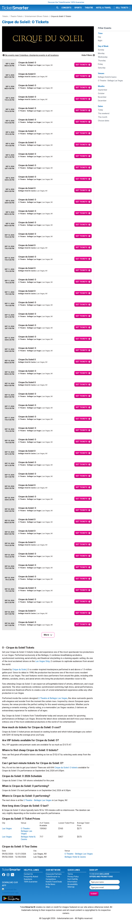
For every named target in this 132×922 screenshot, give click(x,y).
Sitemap (71, 887)
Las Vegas (7, 828)
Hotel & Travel (103, 7)
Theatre (89, 7)
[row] (48, 64)
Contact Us (28, 874)
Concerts (66, 7)
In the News (50, 884)
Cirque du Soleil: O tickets (66, 767)
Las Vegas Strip (42, 661)
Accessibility (73, 884)
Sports (78, 7)
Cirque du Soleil (19, 669)
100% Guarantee (30, 882)
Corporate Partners (53, 874)
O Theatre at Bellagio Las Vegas (52, 698)
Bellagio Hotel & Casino (75, 857)
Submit (94, 894)
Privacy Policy (73, 877)
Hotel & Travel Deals (54, 882)
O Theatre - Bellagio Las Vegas (37, 800)
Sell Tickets (122, 7)
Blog (47, 887)
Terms (70, 874)
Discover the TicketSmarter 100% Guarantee (66, 2)
